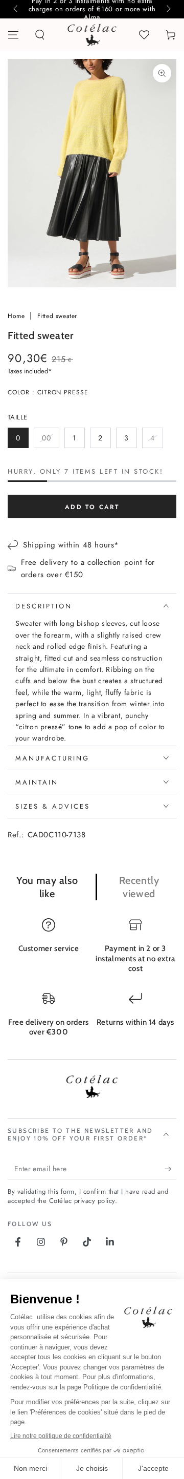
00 (50, 440)
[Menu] (13, 35)
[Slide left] (16, 9)
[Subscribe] (170, 1169)
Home (17, 316)
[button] (40, 35)
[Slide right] (167, 9)
